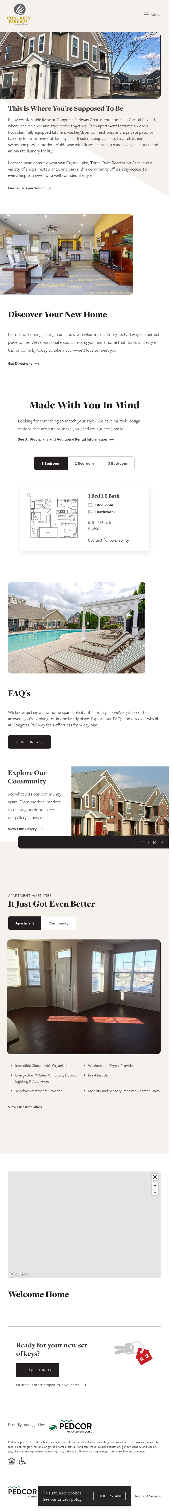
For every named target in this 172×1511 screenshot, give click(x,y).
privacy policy (69, 1499)
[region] (84, 1225)
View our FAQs (29, 742)
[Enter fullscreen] (155, 1177)
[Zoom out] (155, 1192)
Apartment (24, 923)
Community (58, 923)
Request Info (37, 1370)
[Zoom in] (155, 1185)
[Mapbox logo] (19, 1274)
